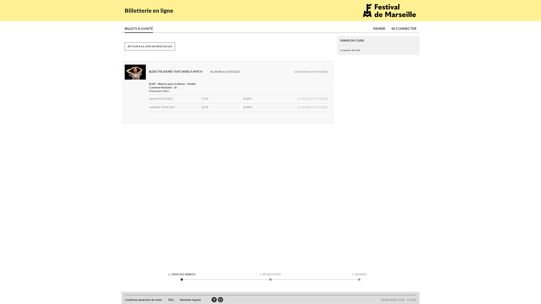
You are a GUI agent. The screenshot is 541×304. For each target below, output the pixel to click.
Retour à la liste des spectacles (150, 46)
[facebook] (214, 299)
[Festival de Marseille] (389, 10)
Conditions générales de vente (143, 299)
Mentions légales (190, 299)
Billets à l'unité (139, 28)
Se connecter (403, 28)
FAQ (171, 299)
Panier (379, 28)
